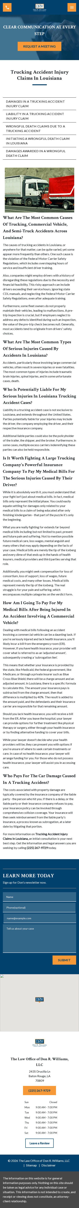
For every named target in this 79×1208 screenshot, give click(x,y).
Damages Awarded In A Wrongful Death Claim (36, 153)
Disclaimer (48, 1165)
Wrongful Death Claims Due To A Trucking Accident (35, 128)
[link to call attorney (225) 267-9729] (7, 7)
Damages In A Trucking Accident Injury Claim (35, 104)
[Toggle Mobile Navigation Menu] (71, 7)
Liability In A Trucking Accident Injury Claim (35, 116)
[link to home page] (39, 7)
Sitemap (31, 1165)
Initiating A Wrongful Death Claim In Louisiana (38, 141)
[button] (39, 1000)
